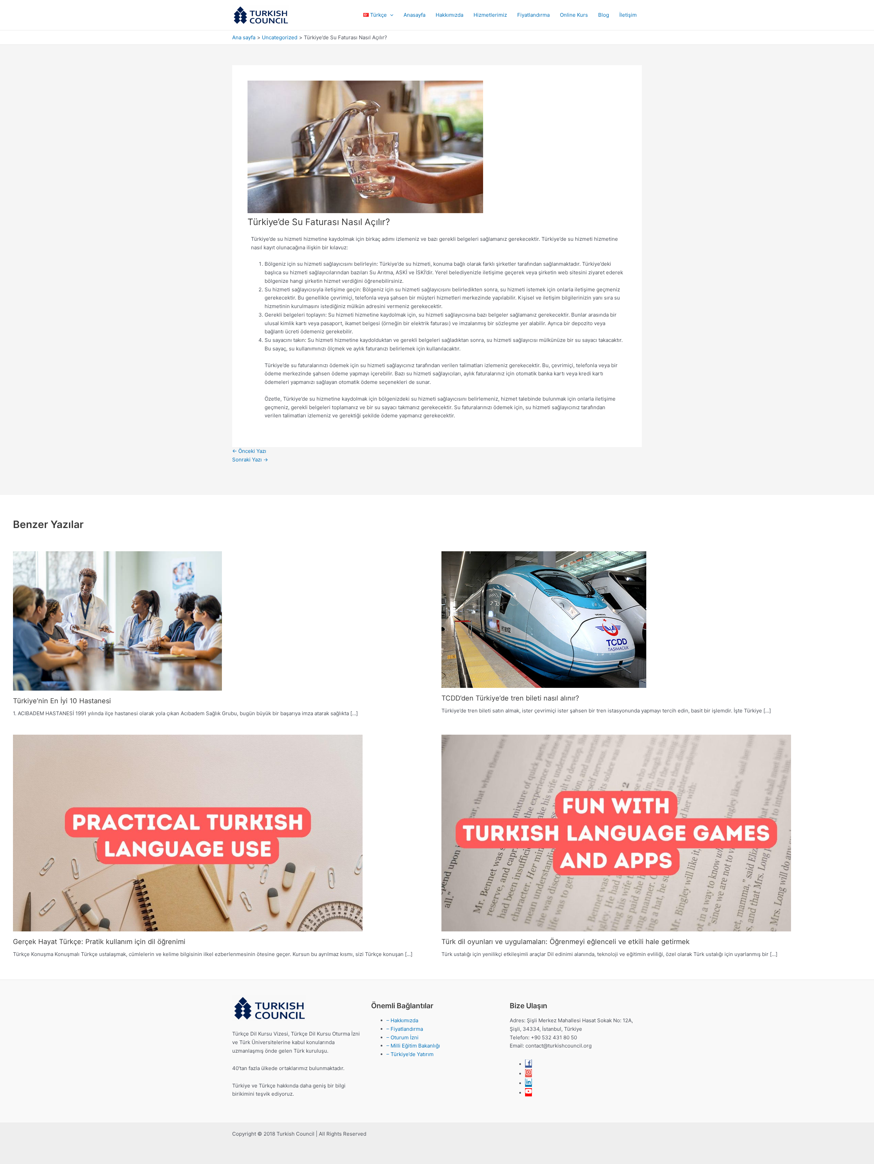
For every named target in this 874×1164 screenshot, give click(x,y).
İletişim (628, 15)
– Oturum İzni (402, 1037)
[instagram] (528, 1073)
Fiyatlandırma (533, 15)
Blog (603, 15)
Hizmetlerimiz (490, 15)
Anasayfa (414, 15)
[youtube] (528, 1093)
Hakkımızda (449, 15)
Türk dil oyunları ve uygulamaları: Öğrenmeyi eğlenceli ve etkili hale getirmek (565, 942)
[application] (390, 15)
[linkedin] (528, 1083)
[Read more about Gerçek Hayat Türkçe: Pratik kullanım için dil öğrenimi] (188, 832)
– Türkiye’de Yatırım (410, 1054)
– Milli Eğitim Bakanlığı (413, 1045)
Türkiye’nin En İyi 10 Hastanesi (62, 701)
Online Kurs (574, 15)
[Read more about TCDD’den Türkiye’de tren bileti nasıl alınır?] (543, 619)
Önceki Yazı (249, 451)
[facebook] (528, 1064)
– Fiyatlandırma (404, 1029)
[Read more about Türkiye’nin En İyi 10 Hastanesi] (117, 620)
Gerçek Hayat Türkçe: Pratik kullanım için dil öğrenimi (99, 942)
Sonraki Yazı (250, 459)
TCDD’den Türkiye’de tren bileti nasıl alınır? (510, 698)
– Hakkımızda (402, 1020)
